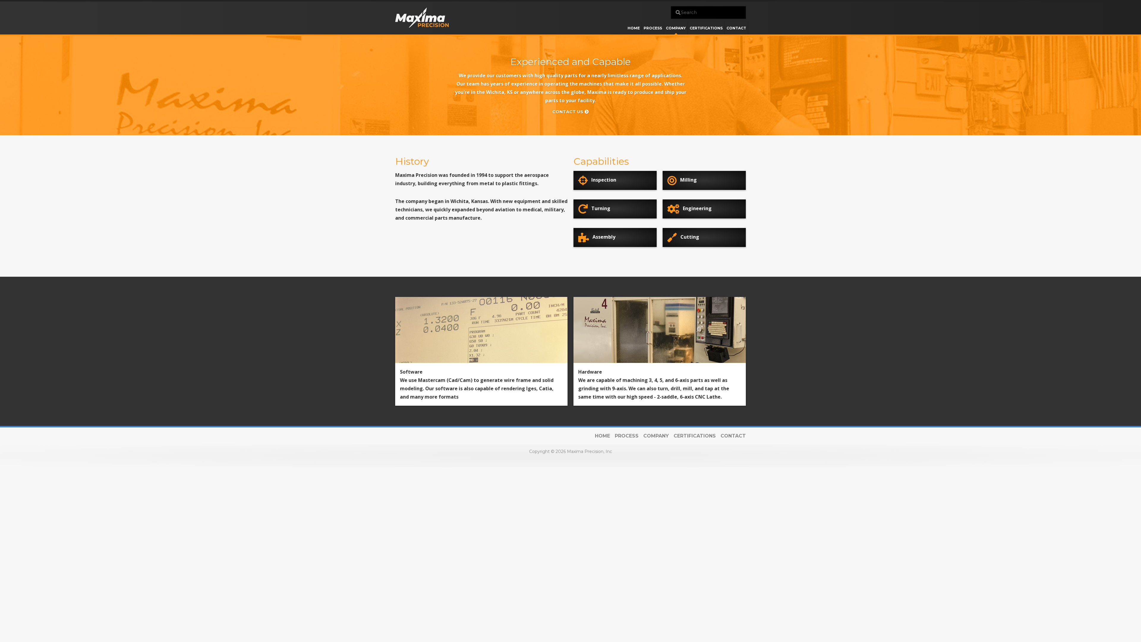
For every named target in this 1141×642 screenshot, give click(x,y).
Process (653, 28)
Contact (736, 28)
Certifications (706, 28)
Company (676, 28)
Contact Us (568, 111)
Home (634, 28)
